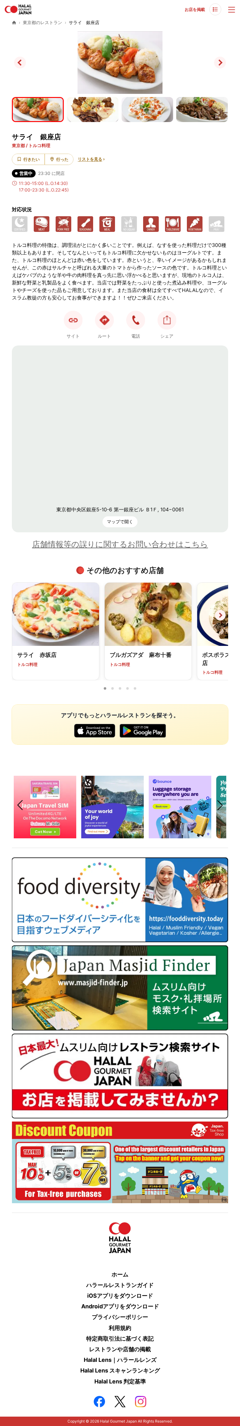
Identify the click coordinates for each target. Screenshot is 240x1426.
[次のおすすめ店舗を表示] (220, 615)
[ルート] (104, 320)
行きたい (31, 159)
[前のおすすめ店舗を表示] (19, 615)
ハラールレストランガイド (120, 1285)
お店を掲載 (195, 9)
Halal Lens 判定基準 (120, 1381)
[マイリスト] (215, 9)
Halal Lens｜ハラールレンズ (120, 1360)
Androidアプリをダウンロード (120, 1306)
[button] (135, 320)
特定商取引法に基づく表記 (120, 1338)
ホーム (120, 1274)
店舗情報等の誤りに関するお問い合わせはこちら (120, 544)
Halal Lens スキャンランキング (120, 1370)
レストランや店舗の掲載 (120, 1349)
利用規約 (120, 1328)
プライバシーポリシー (120, 1317)
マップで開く (120, 521)
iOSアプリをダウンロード (120, 1295)
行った (62, 159)
